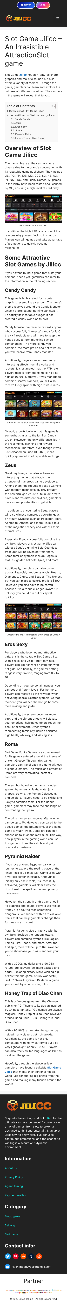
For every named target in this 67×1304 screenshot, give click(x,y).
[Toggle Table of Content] (51, 106)
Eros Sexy (21, 126)
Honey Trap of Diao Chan (29, 138)
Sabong (10, 1225)
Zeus (18, 123)
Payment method (16, 1195)
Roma (18, 130)
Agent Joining (14, 1186)
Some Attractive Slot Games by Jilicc (32, 115)
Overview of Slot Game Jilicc (26, 111)
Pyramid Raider (24, 134)
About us (11, 1168)
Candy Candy (22, 119)
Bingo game (12, 1216)
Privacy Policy (14, 1177)
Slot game (11, 1234)
